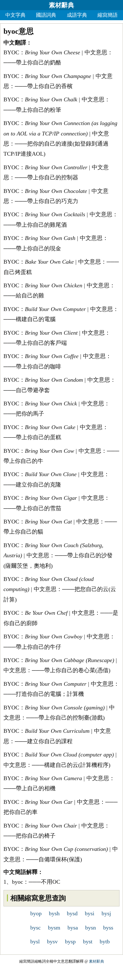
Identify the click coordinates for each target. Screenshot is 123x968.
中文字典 (15, 15)
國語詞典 (46, 15)
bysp (70, 941)
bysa (72, 927)
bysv (52, 941)
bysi (89, 913)
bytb (105, 941)
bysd (72, 913)
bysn (90, 927)
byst (87, 941)
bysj (106, 913)
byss (108, 927)
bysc (35, 927)
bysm (54, 927)
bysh (54, 913)
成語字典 (77, 15)
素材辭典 (61, 5)
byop (36, 913)
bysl (35, 941)
